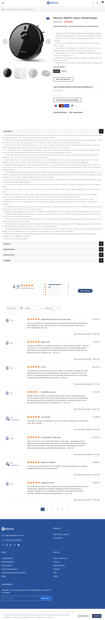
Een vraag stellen (76, 112)
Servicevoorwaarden (10, 569)
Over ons (56, 562)
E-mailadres (58, 90)
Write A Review (85, 291)
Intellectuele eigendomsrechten (14, 573)
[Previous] (5, 42)
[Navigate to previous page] (38, 509)
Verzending (72, 26)
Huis (3, 9)
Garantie (56, 569)
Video (55, 576)
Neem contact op (60, 558)
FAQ (54, 573)
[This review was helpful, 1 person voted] (93, 384)
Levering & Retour (60, 112)
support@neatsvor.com (14, 535)
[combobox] (33, 308)
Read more (56, 352)
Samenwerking (59, 565)
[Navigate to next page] (67, 509)
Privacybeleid (7, 565)
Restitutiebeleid (8, 562)
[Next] (48, 42)
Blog (3, 576)
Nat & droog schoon (61, 534)
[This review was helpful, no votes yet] (93, 334)
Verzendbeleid (7, 558)
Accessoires (58, 538)
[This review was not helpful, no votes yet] (97, 334)
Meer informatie (83, 616)
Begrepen (97, 616)
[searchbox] (12, 308)
